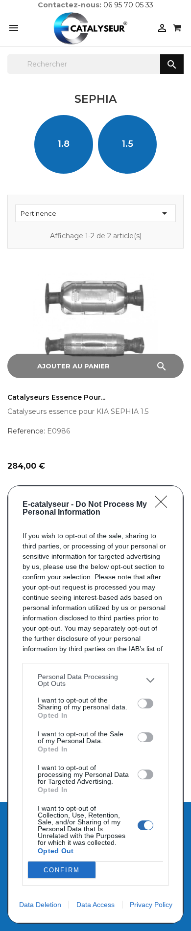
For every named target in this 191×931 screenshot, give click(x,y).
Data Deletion (40, 904)
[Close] (164, 505)
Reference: (26, 431)
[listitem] (95, 680)
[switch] (145, 703)
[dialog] (95, 704)
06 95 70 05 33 (128, 4)
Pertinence (95, 213)
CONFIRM (62, 870)
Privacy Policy (151, 904)
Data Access (95, 904)
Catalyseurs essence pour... (56, 397)
